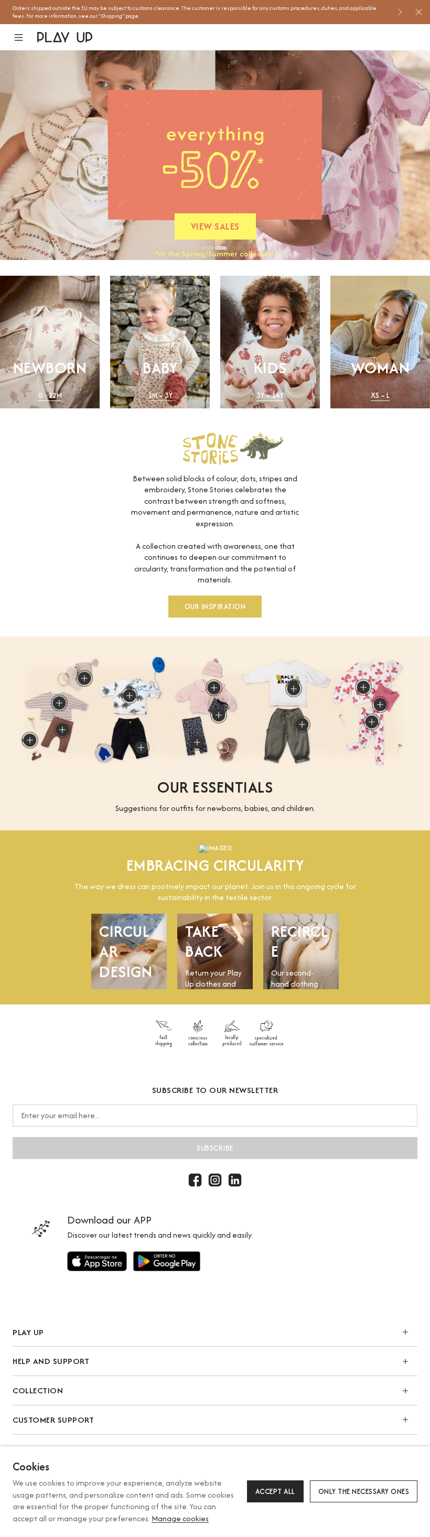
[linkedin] (235, 1180)
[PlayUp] (64, 37)
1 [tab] (207, 248)
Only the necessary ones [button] (364, 1491)
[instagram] (215, 1180)
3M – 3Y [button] (160, 395)
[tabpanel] (215, 155)
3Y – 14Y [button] (270, 395)
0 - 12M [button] (50, 395)
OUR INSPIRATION (215, 607)
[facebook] (195, 1180)
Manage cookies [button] (180, 1518)
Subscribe (215, 1148)
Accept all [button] (275, 1491)
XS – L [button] (380, 395)
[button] (25, 37)
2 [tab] (221, 248)
